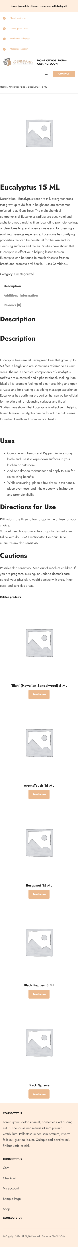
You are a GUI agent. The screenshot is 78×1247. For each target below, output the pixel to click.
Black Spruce (39, 1085)
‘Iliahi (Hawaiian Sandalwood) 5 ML (39, 686)
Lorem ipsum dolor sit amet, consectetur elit (39, 6)
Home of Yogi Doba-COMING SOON (52, 61)
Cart (6, 1167)
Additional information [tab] (21, 295)
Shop (6, 1209)
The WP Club (58, 1236)
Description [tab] (12, 286)
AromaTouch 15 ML (39, 786)
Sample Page (12, 1198)
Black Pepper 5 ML (39, 985)
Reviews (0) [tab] (12, 305)
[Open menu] (46, 74)
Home (3, 87)
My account (11, 1188)
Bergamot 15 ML (39, 885)
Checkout (9, 1178)
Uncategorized (17, 87)
